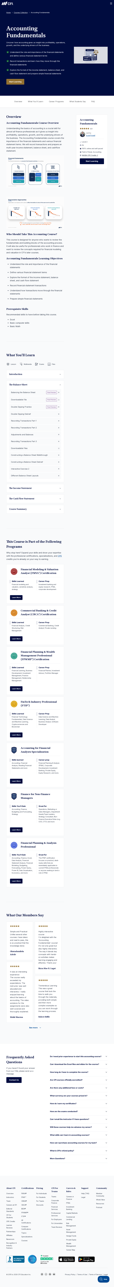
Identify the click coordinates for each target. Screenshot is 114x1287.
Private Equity (71, 1240)
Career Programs (56, 101)
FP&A (68, 1203)
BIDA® (23, 1209)
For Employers (56, 1219)
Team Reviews (56, 1227)
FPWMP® (24, 1213)
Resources (100, 1204)
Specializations (26, 1237)
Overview (18, 101)
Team (8, 1201)
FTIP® (23, 1216)
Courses (24, 1240)
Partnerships (10, 1231)
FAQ (93, 101)
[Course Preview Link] (91, 55)
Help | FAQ (85, 1193)
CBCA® (24, 1205)
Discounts (39, 1205)
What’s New (100, 1200)
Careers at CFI (11, 1205)
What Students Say (77, 101)
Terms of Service (95, 1274)
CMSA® (24, 1201)
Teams (53, 1197)
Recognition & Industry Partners (11, 1245)
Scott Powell (90, 135)
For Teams (40, 1201)
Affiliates (9, 1235)
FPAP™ (23, 1197)
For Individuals (41, 1193)
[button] (79, 1058)
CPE (60, 556)
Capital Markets (72, 1213)
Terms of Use (82, 1274)
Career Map (70, 1250)
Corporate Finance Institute (8, 3)
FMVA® (24, 1193)
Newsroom (10, 1239)
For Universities (57, 1223)
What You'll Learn (35, 101)
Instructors (10, 1197)
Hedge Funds (71, 1236)
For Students (41, 1197)
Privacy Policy (70, 1274)
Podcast (99, 1207)
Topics (23, 1233)
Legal (83, 1197)
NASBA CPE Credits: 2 (90, 155)
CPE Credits (10, 1221)
